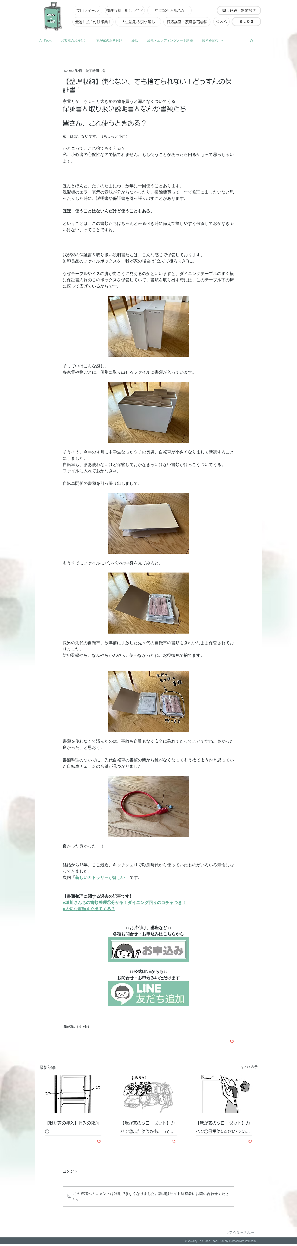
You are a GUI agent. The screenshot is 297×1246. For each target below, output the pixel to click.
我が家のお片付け (109, 40)
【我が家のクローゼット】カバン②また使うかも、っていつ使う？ (147, 1128)
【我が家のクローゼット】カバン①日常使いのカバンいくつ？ (223, 1128)
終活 (135, 40)
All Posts (45, 40)
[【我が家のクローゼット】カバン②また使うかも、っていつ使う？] (148, 1094)
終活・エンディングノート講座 (170, 40)
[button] (251, 40)
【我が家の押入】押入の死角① (72, 1127)
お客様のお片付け (74, 40)
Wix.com (250, 1241)
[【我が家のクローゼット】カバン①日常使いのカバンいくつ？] (224, 1094)
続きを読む (210, 40)
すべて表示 (249, 1067)
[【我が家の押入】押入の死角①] (73, 1094)
